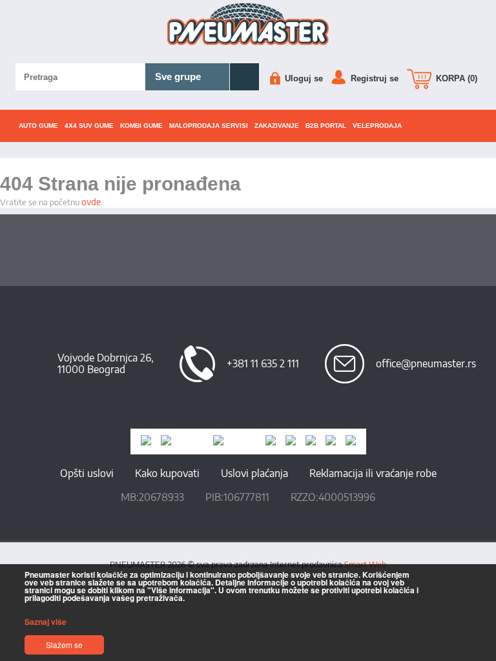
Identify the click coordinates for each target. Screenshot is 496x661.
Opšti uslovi (87, 473)
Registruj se (373, 78)
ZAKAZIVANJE (276, 125)
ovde (91, 201)
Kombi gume (141, 125)
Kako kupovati (167, 473)
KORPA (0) (455, 78)
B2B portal (325, 125)
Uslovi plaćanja (254, 473)
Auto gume (38, 125)
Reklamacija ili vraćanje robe (373, 473)
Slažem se (64, 644)
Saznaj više (46, 621)
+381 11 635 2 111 (263, 363)
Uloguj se (302, 78)
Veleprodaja (377, 125)
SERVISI (208, 125)
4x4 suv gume (89, 125)
